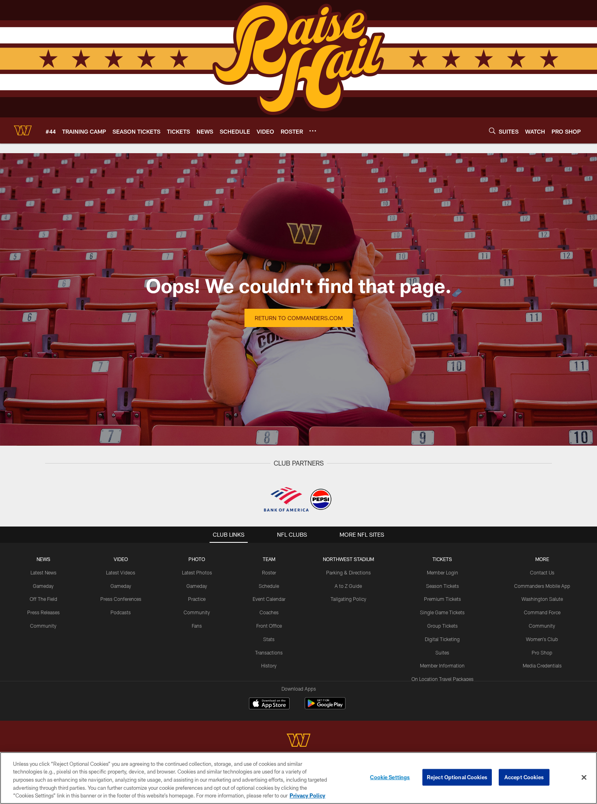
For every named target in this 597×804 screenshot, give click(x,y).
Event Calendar (269, 599)
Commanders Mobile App (542, 586)
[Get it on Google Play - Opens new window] (325, 707)
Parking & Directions (348, 572)
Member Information (442, 665)
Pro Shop (542, 652)
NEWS (43, 559)
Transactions (269, 652)
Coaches (269, 612)
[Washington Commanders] (298, 741)
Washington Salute (542, 599)
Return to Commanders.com (299, 317)
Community (43, 625)
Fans (197, 625)
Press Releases (43, 612)
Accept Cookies (524, 777)
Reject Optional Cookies (457, 777)
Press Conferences (120, 599)
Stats (269, 639)
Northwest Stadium (348, 559)
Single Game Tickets (442, 612)
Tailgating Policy (348, 599)
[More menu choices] (312, 131)
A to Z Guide (348, 586)
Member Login (442, 572)
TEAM (269, 559)
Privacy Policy (307, 795)
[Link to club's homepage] (22, 130)
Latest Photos (197, 572)
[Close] (584, 778)
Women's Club (542, 639)
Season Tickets (442, 586)
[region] (298, 778)
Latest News (43, 572)
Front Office (269, 625)
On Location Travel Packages (442, 679)
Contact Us (542, 572)
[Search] (492, 130)
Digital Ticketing (442, 639)
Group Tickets (442, 625)
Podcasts (120, 612)
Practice (196, 599)
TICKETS (442, 559)
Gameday (43, 586)
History (269, 665)
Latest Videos (120, 572)
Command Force (542, 612)
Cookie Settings (390, 777)
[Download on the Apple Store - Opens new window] (269, 704)
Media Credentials (542, 665)
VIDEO (121, 559)
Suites (442, 652)
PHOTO (196, 559)
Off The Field (43, 599)
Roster (269, 572)
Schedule (269, 586)
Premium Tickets (442, 599)
